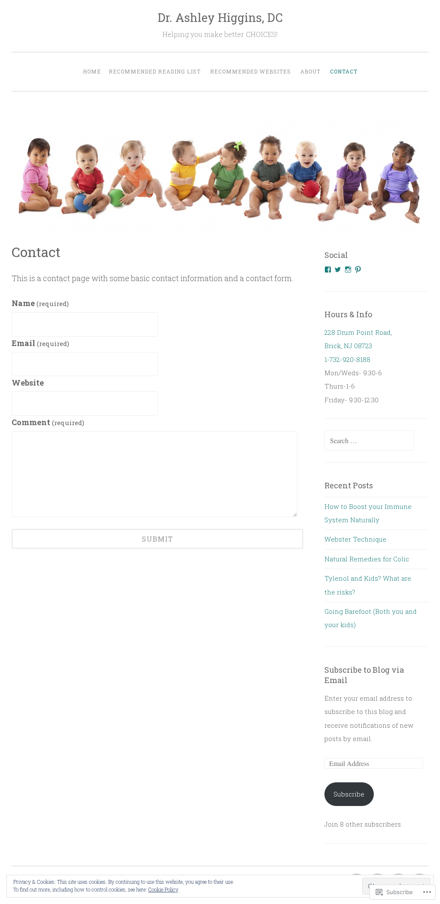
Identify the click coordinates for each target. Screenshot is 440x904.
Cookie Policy (163, 889)
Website (28, 382)
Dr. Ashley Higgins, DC (220, 17)
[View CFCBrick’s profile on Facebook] (327, 269)
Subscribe (348, 794)
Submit (157, 538)
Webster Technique (355, 539)
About (310, 71)
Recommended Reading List (155, 71)
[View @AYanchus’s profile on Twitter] (337, 269)
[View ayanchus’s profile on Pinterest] (357, 269)
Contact (344, 71)
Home (92, 71)
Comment (48, 422)
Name (40, 303)
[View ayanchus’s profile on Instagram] (348, 269)
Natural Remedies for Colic (366, 559)
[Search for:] (369, 440)
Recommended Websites (250, 71)
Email (40, 343)
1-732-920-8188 (347, 359)
